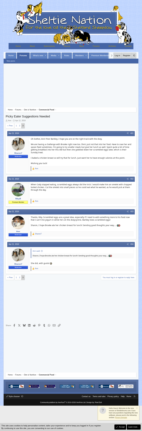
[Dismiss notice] (137, 408)
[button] (45, 56)
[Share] (128, 133)
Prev (11, 126)
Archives (112, 46)
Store (81, 46)
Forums (96, 46)
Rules (66, 55)
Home (18, 46)
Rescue (67, 46)
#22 (131, 179)
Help (123, 396)
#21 (131, 133)
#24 (131, 244)
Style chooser (14, 396)
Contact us (86, 396)
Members (79, 55)
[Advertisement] (71, 86)
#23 (131, 211)
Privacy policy (113, 396)
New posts (11, 61)
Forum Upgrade (121, 418)
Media (53, 55)
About (32, 46)
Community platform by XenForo (63, 402)
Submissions (49, 46)
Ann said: (36, 251)
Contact (128, 46)
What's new (38, 55)
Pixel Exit (98, 402)
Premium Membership (101, 55)
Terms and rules (99, 396)
